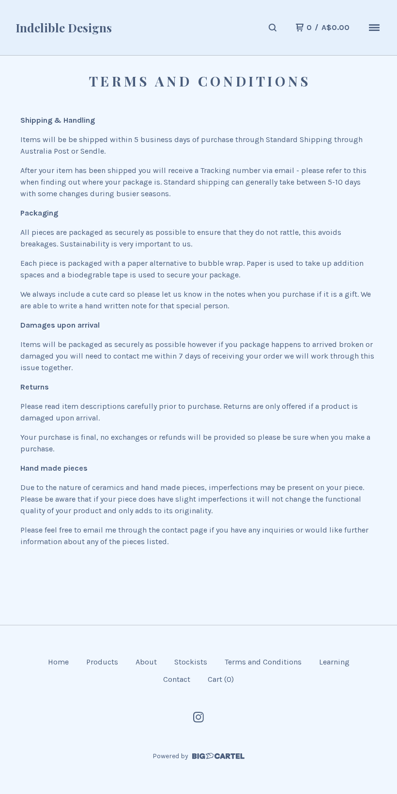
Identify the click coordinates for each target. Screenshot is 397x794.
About (146, 661)
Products (102, 661)
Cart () (221, 679)
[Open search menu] (272, 27)
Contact (176, 679)
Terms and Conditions (263, 661)
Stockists (190, 661)
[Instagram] (198, 717)
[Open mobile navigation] (374, 27)
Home (58, 661)
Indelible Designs (63, 27)
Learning (334, 661)
